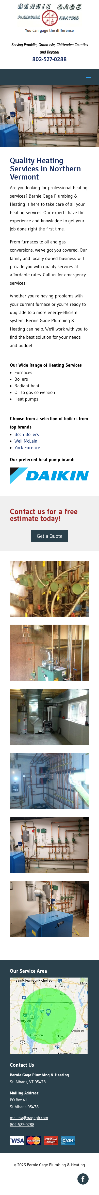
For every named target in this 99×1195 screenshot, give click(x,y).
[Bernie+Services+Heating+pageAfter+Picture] (49, 679)
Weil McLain (26, 441)
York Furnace (28, 447)
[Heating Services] (49, 871)
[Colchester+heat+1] (49, 807)
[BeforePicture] (49, 615)
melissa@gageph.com (29, 1117)
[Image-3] (49, 935)
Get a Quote (49, 536)
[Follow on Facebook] (83, 1179)
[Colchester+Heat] (49, 743)
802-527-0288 (49, 59)
